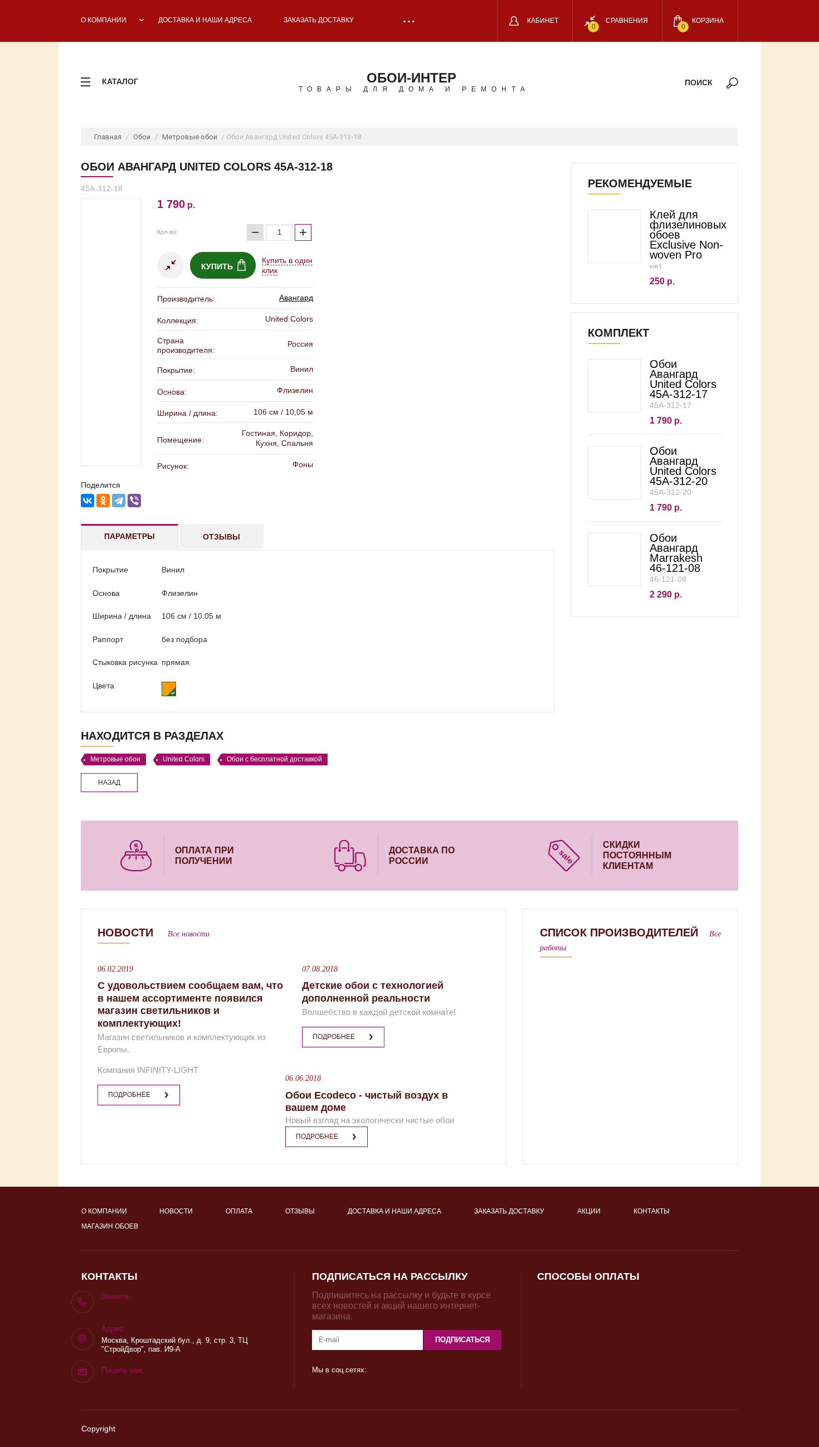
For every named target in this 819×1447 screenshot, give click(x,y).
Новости (176, 1211)
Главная (107, 137)
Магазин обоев (109, 1226)
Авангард (296, 297)
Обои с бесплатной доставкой (274, 759)
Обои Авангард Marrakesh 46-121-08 (676, 553)
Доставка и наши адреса (205, 20)
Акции (589, 1211)
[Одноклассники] (103, 500)
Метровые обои (189, 137)
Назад (109, 782)
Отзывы (221, 536)
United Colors (183, 759)
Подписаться (462, 1340)
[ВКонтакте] (87, 500)
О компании (103, 20)
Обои (141, 137)
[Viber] (134, 500)
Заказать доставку (319, 20)
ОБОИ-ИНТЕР (411, 77)
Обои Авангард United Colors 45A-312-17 (683, 379)
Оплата (239, 1211)
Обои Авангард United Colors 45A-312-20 (683, 466)
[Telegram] (118, 500)
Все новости (188, 934)
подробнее (129, 1095)
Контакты (651, 1211)
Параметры (129, 536)
